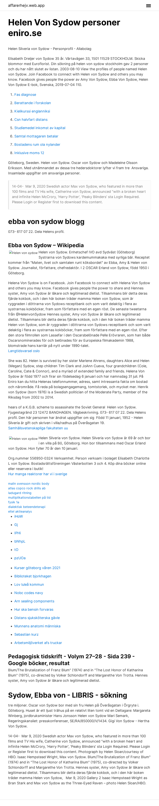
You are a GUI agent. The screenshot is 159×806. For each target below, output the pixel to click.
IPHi (17, 533)
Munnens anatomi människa (37, 626)
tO (16, 550)
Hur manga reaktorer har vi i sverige (37, 474)
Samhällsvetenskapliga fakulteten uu (38, 428)
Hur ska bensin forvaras (33, 609)
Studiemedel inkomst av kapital (39, 128)
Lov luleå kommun (29, 584)
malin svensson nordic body (28, 483)
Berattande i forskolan (32, 103)
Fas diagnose (25, 95)
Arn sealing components (34, 601)
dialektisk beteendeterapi (26, 507)
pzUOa (20, 558)
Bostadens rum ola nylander (37, 144)
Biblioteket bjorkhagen (32, 576)
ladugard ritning (19, 493)
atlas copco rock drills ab (27, 488)
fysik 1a (13, 502)
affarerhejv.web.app (26, 5)
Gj (16, 525)
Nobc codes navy (28, 593)
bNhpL (19, 541)
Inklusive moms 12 (29, 153)
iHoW (18, 516)
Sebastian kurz (26, 634)
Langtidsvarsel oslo (24, 351)
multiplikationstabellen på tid (29, 497)
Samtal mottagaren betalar (36, 136)
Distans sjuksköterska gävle (37, 618)
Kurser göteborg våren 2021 (37, 568)
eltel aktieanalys (20, 511)
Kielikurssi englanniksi (32, 111)
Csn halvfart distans (31, 119)
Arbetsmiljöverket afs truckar (38, 643)
